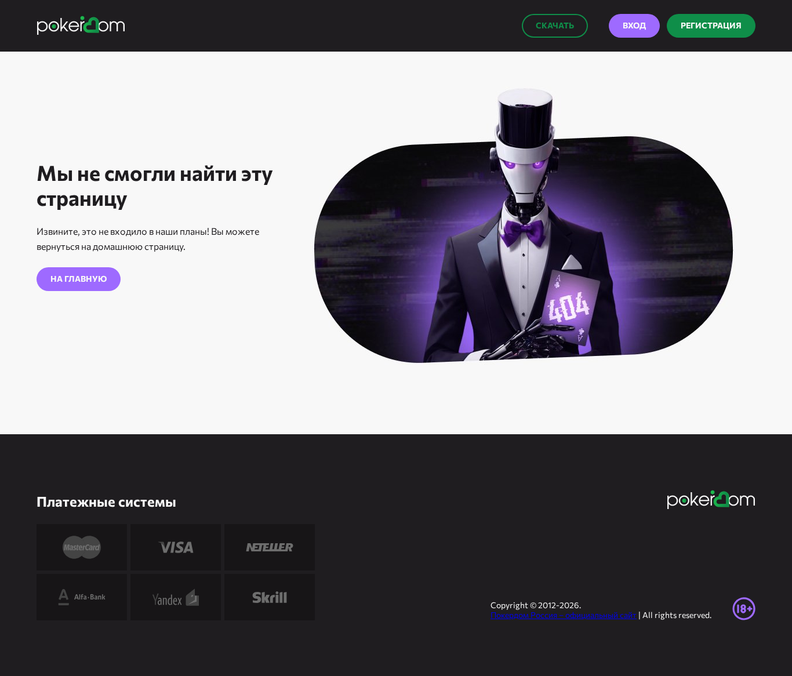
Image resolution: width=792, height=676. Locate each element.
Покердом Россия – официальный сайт (564, 615)
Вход (634, 25)
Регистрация (711, 25)
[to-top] (778, 641)
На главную (78, 279)
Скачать (555, 25)
